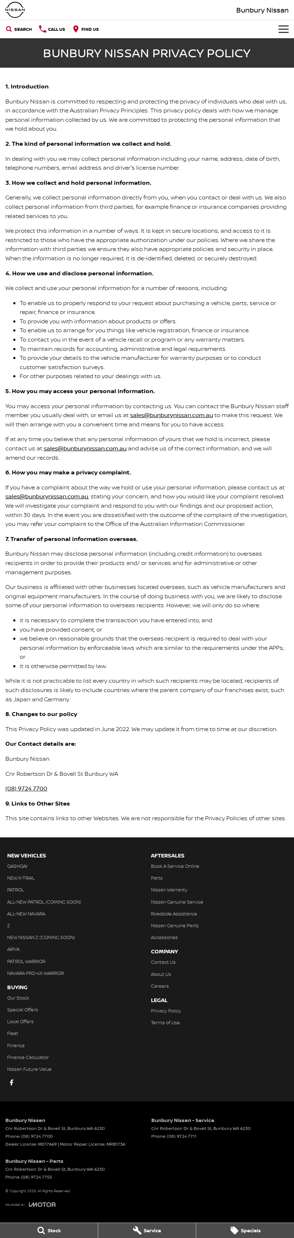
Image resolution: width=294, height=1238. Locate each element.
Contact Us (163, 962)
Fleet (12, 1033)
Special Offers (22, 1009)
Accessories (164, 937)
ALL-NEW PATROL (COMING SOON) (44, 902)
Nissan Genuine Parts (175, 925)
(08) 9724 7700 (26, 788)
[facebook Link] (11, 1082)
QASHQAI (17, 866)
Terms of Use (165, 1022)
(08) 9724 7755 (36, 1177)
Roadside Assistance (174, 913)
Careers (160, 986)
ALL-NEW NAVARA (26, 913)
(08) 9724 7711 (181, 1136)
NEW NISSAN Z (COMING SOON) (41, 937)
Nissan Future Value (29, 1069)
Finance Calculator (28, 1057)
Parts (157, 878)
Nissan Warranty (169, 889)
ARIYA (13, 949)
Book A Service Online (175, 866)
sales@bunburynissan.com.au (171, 415)
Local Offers (20, 1021)
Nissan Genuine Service (177, 902)
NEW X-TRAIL (21, 878)
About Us (161, 974)
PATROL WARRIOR (26, 961)
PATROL (15, 889)
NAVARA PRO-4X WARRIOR (35, 973)
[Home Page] (15, 10)
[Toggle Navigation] (284, 29)
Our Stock (18, 998)
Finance (16, 1045)
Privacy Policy (166, 1010)
